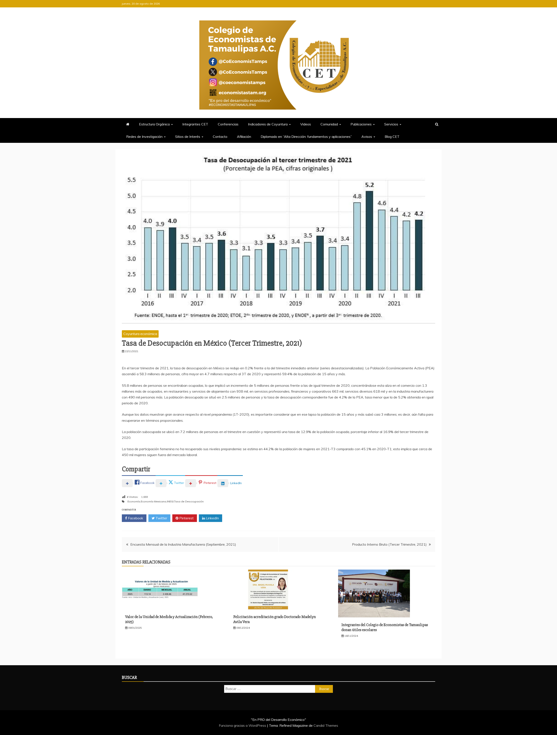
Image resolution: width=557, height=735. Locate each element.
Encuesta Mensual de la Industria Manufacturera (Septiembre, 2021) (183, 544)
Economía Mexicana (153, 501)
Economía (134, 501)
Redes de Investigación (144, 136)
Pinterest (186, 518)
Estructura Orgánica (154, 124)
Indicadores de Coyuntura (268, 124)
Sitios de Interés (187, 136)
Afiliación (244, 136)
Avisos (366, 136)
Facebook (135, 518)
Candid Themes (326, 725)
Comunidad (329, 124)
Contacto (220, 136)
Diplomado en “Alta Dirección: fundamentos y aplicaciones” (306, 136)
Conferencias (228, 124)
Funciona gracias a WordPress (243, 725)
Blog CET (392, 136)
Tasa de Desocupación (189, 501)
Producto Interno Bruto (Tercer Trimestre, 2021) (389, 544)
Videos (305, 124)
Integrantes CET (195, 124)
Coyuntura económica (140, 334)
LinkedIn (212, 518)
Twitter (161, 518)
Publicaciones (361, 124)
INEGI (170, 501)
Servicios (391, 124)
